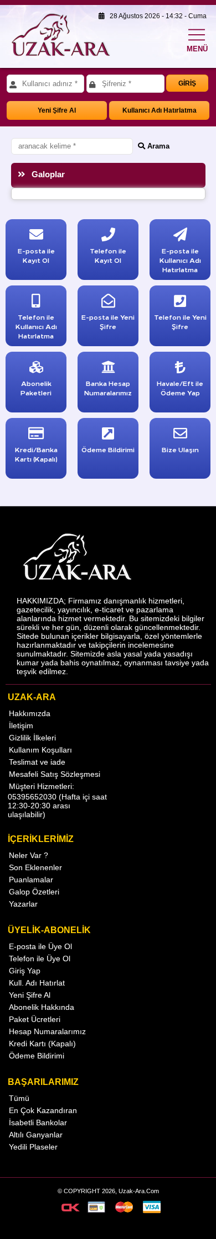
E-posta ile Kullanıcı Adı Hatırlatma (180, 260)
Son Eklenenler (35, 867)
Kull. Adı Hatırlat (37, 982)
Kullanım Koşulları (40, 749)
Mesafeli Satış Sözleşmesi (54, 774)
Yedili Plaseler (33, 1146)
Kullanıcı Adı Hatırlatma (159, 110)
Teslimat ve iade (37, 762)
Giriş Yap (24, 970)
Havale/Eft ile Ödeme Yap (180, 387)
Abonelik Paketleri (36, 387)
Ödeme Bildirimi (36, 1055)
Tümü (19, 1098)
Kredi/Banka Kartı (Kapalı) (36, 453)
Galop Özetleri (34, 891)
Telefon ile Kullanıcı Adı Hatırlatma (36, 326)
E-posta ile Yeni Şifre (108, 321)
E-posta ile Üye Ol (40, 946)
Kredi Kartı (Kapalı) (42, 1043)
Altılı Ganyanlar (36, 1134)
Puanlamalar (31, 879)
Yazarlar (23, 903)
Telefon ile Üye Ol (39, 958)
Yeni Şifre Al (57, 110)
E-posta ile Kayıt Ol (36, 255)
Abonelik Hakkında (41, 1007)
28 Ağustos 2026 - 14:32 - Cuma (156, 16)
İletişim (21, 725)
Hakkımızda (29, 713)
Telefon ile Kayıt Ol (108, 255)
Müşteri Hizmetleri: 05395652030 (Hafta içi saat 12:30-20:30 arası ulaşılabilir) (57, 800)
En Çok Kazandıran (43, 1110)
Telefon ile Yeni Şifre (180, 321)
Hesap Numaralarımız (47, 1031)
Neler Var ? (28, 855)
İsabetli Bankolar (38, 1122)
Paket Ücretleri (34, 1019)
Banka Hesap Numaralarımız (108, 387)
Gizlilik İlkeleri (32, 737)
